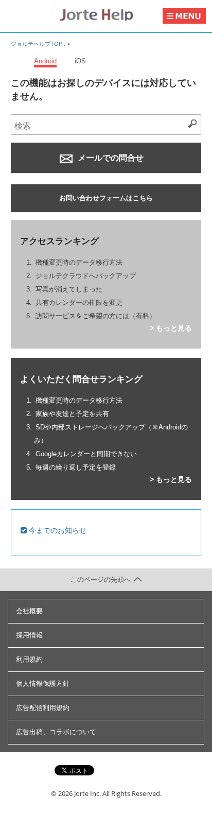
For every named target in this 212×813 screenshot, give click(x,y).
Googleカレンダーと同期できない (86, 454)
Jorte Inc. (87, 793)
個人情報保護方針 (42, 683)
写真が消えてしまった (69, 289)
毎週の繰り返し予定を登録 (76, 467)
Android (45, 61)
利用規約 (29, 659)
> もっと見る (171, 328)
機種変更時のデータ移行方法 (79, 262)
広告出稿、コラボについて (56, 732)
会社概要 (29, 611)
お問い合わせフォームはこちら (106, 198)
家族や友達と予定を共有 (72, 414)
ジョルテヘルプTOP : (39, 44)
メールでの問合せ (110, 157)
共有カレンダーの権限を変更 (79, 302)
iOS (80, 61)
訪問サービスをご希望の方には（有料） (96, 316)
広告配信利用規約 (42, 708)
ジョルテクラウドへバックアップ (86, 276)
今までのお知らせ (56, 530)
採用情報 (29, 635)
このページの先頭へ (100, 579)
